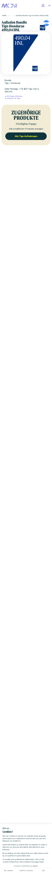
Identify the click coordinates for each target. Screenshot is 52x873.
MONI (4, 15)
